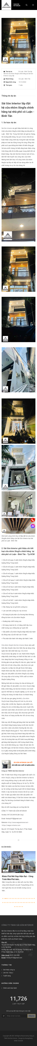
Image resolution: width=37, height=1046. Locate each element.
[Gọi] (33, 520)
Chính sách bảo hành (10, 988)
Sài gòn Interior (21, 137)
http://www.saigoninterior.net (18, 822)
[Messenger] (33, 526)
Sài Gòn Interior (6, 128)
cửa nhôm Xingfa (25, 686)
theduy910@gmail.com (14, 958)
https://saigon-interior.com (11, 825)
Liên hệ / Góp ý (8, 973)
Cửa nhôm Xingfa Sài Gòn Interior (12, 645)
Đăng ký (31, 1016)
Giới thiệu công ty (9, 970)
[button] (2, 898)
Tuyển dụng (7, 976)
